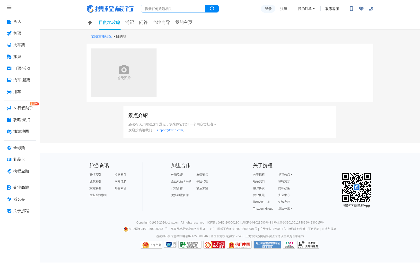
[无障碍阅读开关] (361, 8)
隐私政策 (284, 188)
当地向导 (161, 22)
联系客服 (332, 8)
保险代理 (202, 181)
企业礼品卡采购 (181, 181)
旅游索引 (95, 188)
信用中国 (239, 245)
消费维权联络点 (289, 245)
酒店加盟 (202, 188)
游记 (129, 22)
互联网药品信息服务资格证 (188, 229)
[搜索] (212, 8)
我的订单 (305, 8)
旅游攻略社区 (101, 36)
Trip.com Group (263, 208)
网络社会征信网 (174, 245)
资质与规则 (329, 229)
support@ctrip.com (170, 130)
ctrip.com (173, 222)
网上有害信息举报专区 (267, 245)
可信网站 (214, 245)
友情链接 (202, 174)
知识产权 (284, 202)
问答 (143, 22)
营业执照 (259, 195)
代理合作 (177, 188)
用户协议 (259, 188)
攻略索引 (120, 174)
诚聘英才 (284, 181)
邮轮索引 (120, 188)
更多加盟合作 (180, 195)
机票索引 (95, 181)
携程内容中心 (262, 202)
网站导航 (120, 181)
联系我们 (259, 181)
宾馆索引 (95, 174)
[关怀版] (370, 8)
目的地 (121, 36)
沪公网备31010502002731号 (148, 229)
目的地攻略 (110, 22)
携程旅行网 (110, 9)
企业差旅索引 (98, 195)
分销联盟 (177, 174)
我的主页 (183, 22)
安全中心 (284, 195)
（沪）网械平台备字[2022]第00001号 (233, 229)
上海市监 (155, 245)
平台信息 (314, 229)
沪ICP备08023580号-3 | (257, 222)
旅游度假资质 (297, 229)
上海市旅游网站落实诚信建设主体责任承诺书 (274, 236)
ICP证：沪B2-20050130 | (224, 222)
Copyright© (143, 222)
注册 (283, 8)
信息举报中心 (189, 245)
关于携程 (259, 174)
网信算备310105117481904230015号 (298, 222)
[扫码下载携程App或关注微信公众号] (351, 8)
